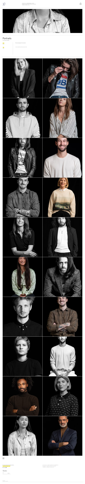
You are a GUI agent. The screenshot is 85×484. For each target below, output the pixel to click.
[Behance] (6, 467)
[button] (80, 4)
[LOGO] (4, 4)
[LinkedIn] (5, 467)
